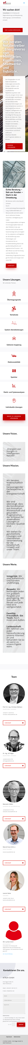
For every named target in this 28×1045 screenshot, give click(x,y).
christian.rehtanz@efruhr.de (10, 714)
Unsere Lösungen (11, 146)
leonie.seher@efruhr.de (9, 900)
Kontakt (11, 265)
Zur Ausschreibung (13, 30)
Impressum (9, 1036)
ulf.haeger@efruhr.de (8, 761)
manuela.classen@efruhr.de (10, 811)
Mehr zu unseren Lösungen (14, 417)
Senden (21, 1024)
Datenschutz (17, 1036)
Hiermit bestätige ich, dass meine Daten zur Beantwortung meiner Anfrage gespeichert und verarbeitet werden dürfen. (14, 1019)
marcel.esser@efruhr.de (9, 852)
